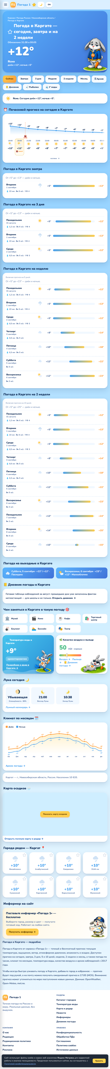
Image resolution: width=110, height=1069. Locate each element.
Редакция (8, 1036)
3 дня (38, 78)
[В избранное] (10, 31)
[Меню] (6, 5)
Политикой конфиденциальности (20, 1063)
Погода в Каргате (16, 20)
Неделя (52, 78)
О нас (6, 1032)
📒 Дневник (12, 87)
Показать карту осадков (55, 814)
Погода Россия (23, 18)
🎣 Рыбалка (32, 87)
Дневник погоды (66, 1021)
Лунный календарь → (18, 707)
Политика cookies (66, 1045)
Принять (99, 1061)
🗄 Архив (99, 78)
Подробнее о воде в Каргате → (17, 666)
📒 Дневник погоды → (68, 664)
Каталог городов (66, 1000)
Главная (11, 18)
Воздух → (64, 659)
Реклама (7, 1049)
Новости (61, 1013)
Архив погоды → (15, 765)
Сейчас (9, 78)
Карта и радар (64, 1008)
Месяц (84, 78)
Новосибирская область (43, 18)
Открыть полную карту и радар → (24, 838)
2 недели (68, 78)
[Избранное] (34, 4)
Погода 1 (21, 5)
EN (49, 4)
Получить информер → (22, 932)
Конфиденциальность (69, 1032)
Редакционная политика (17, 1041)
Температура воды (67, 1004)
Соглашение (63, 1041)
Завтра (24, 78)
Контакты (8, 1045)
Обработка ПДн (65, 1036)
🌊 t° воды (51, 87)
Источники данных (67, 1049)
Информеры (63, 1017)
